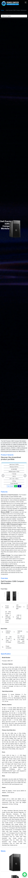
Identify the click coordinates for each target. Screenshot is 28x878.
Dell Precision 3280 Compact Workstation (13, 13)
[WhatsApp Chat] (24, 874)
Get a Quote (10, 486)
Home (2, 10)
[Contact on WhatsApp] (15, 486)
